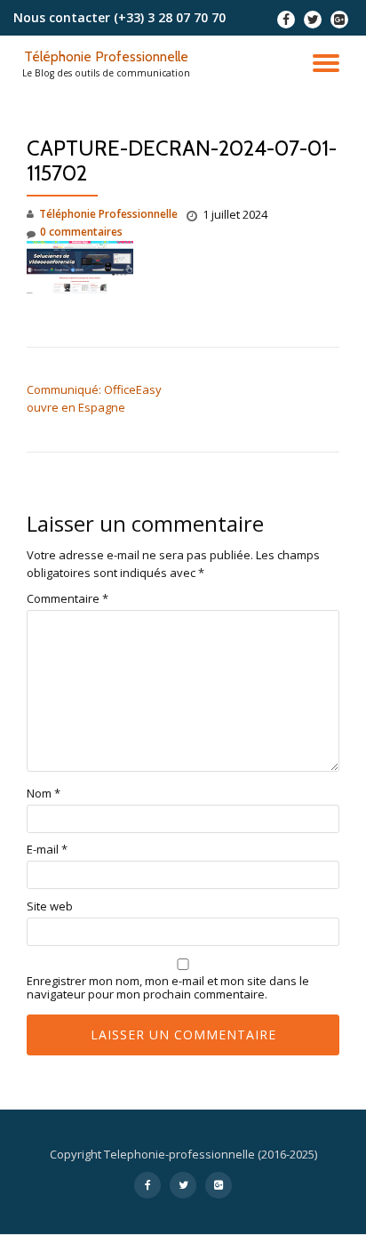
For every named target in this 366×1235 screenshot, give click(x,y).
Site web (50, 906)
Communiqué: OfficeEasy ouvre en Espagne (94, 398)
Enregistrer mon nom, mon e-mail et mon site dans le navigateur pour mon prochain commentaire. (168, 987)
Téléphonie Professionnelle (106, 56)
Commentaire (67, 598)
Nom (43, 793)
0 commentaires (81, 231)
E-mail (47, 849)
